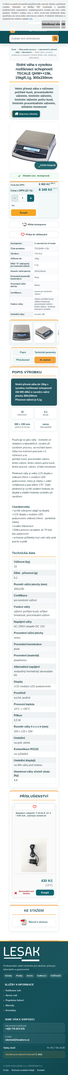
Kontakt (41, 1070)
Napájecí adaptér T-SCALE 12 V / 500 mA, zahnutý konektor (33, 814)
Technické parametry (45, 352)
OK (63, 24)
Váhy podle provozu (27, 49)
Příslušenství (23, 360)
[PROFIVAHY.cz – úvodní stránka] (21, 954)
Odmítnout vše (51, 24)
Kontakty (11, 1010)
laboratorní (27, 52)
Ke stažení (45, 360)
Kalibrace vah (13, 990)
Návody (10, 1005)
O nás (6, 1070)
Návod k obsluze (38, 922)
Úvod (13, 49)
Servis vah (11, 995)
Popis (23, 352)
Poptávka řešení (15, 1000)
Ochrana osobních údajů (23, 1070)
